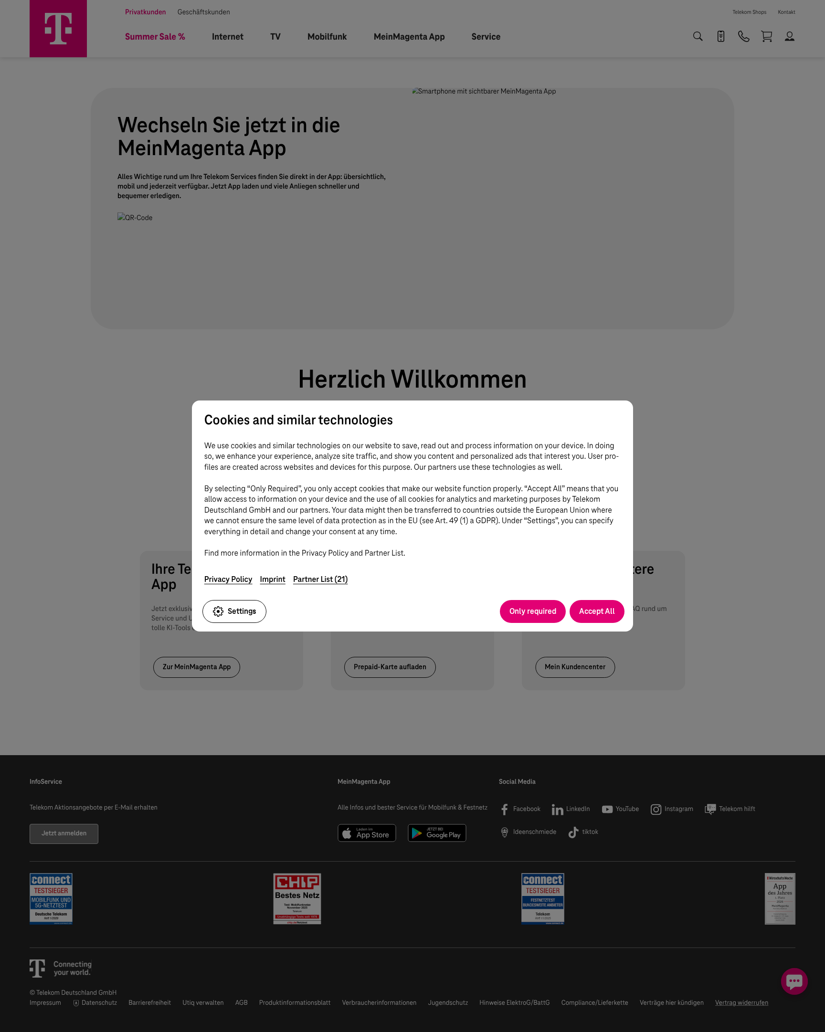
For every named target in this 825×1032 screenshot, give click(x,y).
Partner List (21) (320, 579)
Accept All (597, 611)
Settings (242, 611)
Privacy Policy (228, 579)
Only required (532, 611)
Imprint (273, 579)
